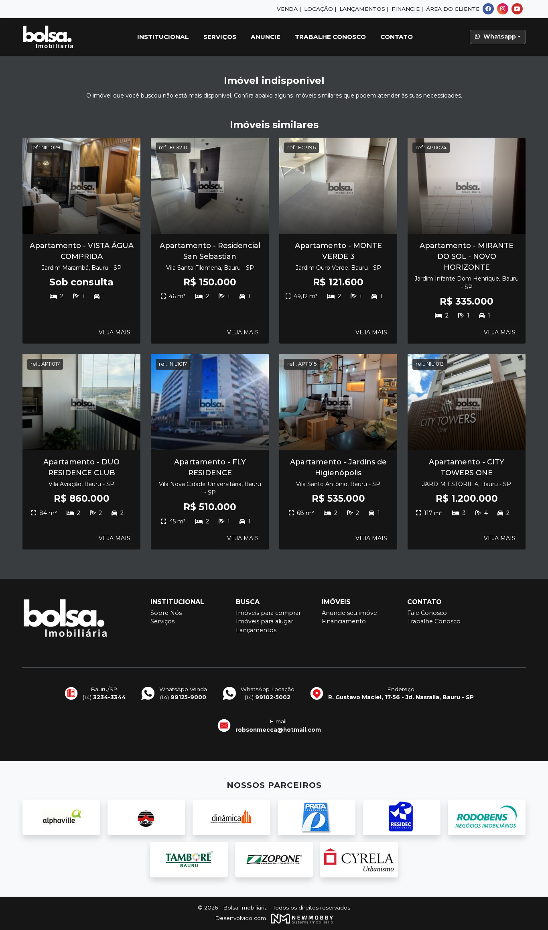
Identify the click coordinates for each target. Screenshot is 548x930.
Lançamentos (256, 630)
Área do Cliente (452, 9)
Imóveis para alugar (264, 621)
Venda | (289, 9)
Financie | (407, 9)
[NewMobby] (300, 918)
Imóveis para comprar (268, 613)
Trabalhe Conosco (330, 37)
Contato (396, 37)
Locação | (320, 9)
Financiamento (344, 621)
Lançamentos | (363, 9)
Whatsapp (499, 36)
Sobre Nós (166, 613)
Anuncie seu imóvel (350, 613)
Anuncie (265, 37)
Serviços (219, 37)
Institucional (163, 37)
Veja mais (114, 332)
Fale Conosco (427, 613)
